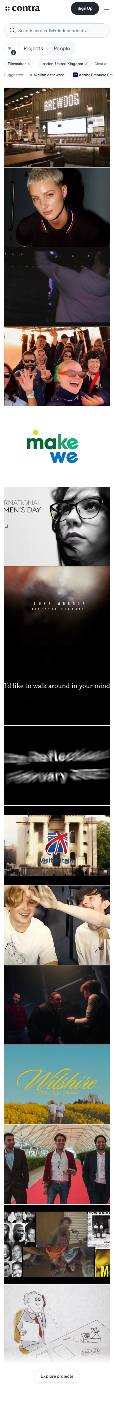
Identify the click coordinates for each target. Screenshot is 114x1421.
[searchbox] (61, 30)
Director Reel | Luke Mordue (31, 632)
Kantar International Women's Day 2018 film (44, 552)
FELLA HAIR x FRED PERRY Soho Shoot (40, 233)
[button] (29, 64)
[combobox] (57, 30)
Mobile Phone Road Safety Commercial (40, 1031)
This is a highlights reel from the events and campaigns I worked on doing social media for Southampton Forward (55, 789)
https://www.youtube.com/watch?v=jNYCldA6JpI (50, 872)
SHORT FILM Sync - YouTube (32, 951)
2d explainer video (23, 1350)
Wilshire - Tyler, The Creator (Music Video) (43, 1111)
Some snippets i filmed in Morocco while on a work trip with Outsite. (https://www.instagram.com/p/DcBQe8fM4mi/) (53, 387)
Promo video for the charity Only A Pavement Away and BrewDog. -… (54, 151)
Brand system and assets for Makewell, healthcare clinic (55, 473)
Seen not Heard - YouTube (29, 1271)
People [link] (62, 48)
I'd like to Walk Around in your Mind (37, 712)
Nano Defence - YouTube (28, 1191)
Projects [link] (33, 48)
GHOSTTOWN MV (23, 313)
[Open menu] (106, 8)
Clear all (101, 64)
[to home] (22, 8)
